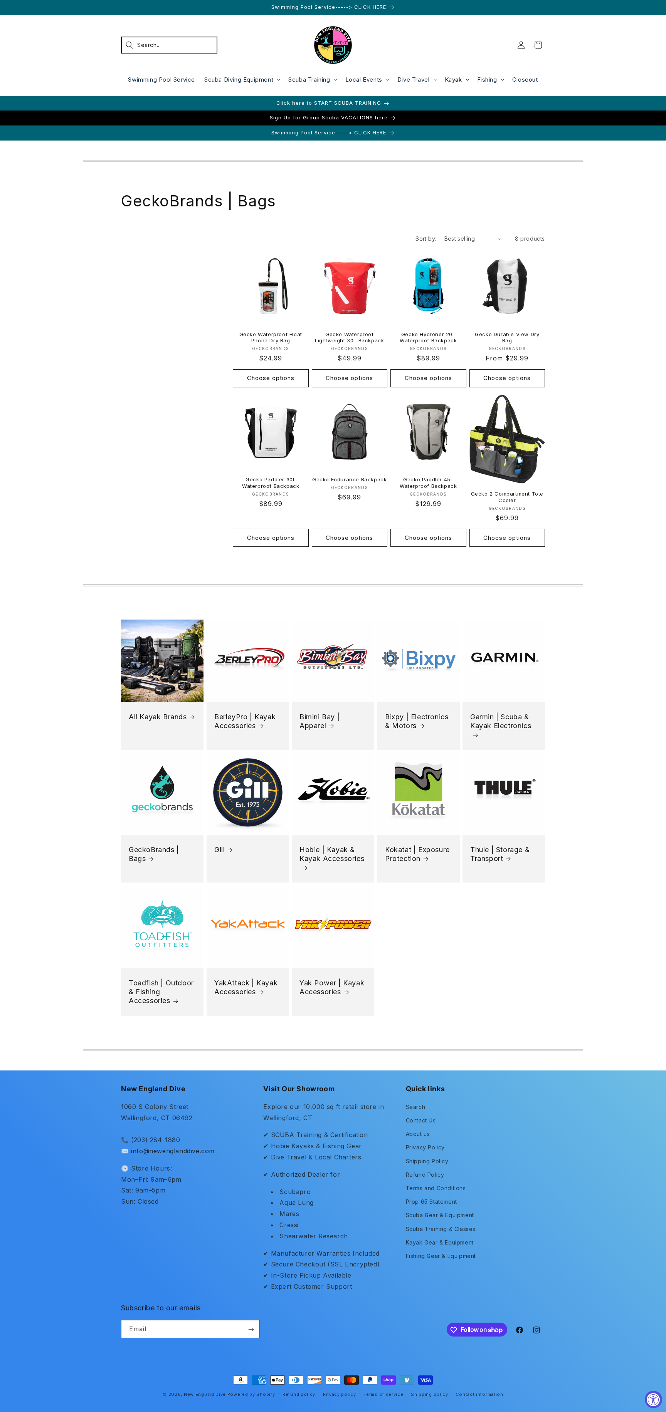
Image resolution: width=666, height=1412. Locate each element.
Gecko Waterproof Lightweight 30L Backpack (349, 337)
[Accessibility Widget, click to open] (653, 1399)
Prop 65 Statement (431, 1201)
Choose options (270, 378)
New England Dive (205, 1394)
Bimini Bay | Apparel (319, 720)
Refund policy (299, 1394)
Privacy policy (339, 1394)
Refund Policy (425, 1174)
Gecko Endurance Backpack (349, 480)
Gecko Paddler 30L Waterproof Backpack (270, 483)
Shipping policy (429, 1394)
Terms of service (383, 1394)
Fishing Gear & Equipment (441, 1255)
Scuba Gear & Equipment (440, 1215)
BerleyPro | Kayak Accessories (245, 720)
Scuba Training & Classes (441, 1228)
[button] (169, 45)
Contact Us (421, 1120)
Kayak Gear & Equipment (440, 1242)
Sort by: (425, 238)
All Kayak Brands (158, 716)
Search (416, 1106)
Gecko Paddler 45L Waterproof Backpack (428, 483)
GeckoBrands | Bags (154, 854)
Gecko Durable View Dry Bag (507, 337)
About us (418, 1134)
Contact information (479, 1394)
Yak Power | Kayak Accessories (331, 987)
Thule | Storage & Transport (500, 854)
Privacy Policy (425, 1147)
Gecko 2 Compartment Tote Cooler (507, 497)
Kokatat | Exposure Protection (417, 854)
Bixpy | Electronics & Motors (416, 720)
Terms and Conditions (436, 1187)
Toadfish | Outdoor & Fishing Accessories (161, 992)
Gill (219, 850)
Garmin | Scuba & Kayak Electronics (500, 720)
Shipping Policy (427, 1160)
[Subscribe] (250, 1329)
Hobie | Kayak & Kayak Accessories (331, 854)
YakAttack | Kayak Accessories (246, 987)
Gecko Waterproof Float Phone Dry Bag (270, 337)
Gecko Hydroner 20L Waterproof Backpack (428, 337)
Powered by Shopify (251, 1394)
